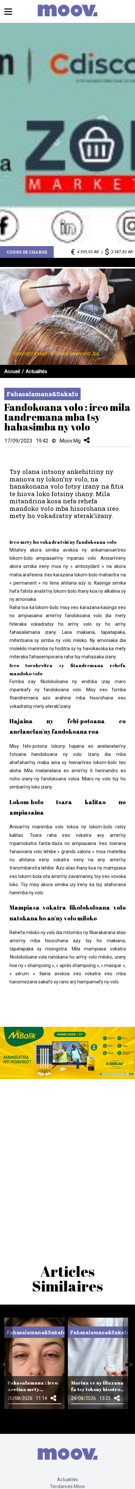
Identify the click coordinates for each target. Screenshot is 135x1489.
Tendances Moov (67, 1486)
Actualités (36, 371)
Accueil (12, 371)
